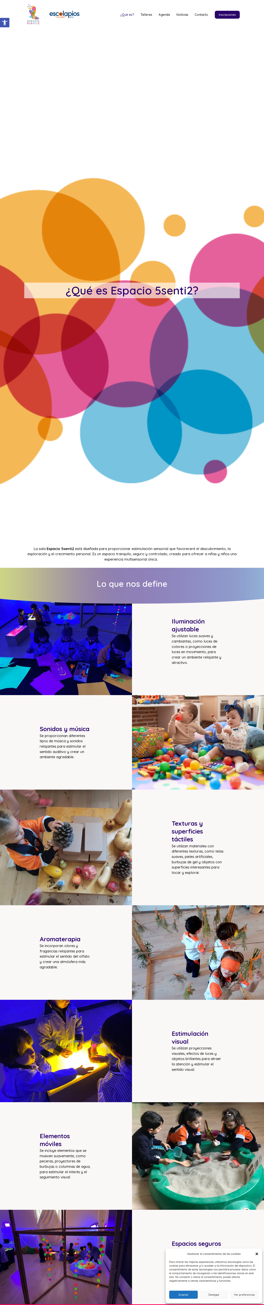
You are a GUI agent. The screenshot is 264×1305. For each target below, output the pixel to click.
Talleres (146, 15)
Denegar (214, 1294)
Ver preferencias (244, 1294)
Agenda (164, 15)
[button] (4, 22)
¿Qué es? (127, 15)
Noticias (182, 15)
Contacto (201, 15)
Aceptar (184, 1294)
